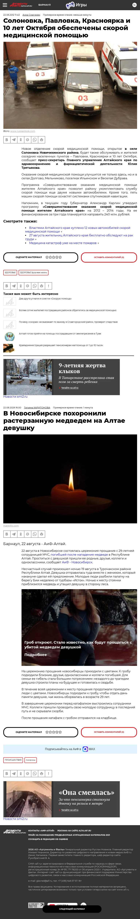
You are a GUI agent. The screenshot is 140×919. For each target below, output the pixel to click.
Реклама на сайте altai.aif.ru (74, 831)
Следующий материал (72, 909)
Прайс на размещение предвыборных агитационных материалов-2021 (69, 835)
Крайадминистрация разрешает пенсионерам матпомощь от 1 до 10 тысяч (61, 345)
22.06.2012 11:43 (11, 14)
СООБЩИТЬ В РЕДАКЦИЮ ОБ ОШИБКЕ (48, 839)
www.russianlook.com (22, 131)
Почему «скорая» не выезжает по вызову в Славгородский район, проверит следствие (68, 322)
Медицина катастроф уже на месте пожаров (63, 243)
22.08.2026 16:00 (12, 407)
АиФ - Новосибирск (77, 562)
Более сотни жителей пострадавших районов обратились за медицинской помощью (67, 310)
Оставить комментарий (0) (109, 257)
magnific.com (11, 525)
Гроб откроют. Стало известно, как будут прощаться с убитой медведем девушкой (78, 644)
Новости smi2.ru (15, 396)
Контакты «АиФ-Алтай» (41, 831)
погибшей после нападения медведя (80, 554)
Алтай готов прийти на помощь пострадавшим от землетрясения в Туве (60, 333)
